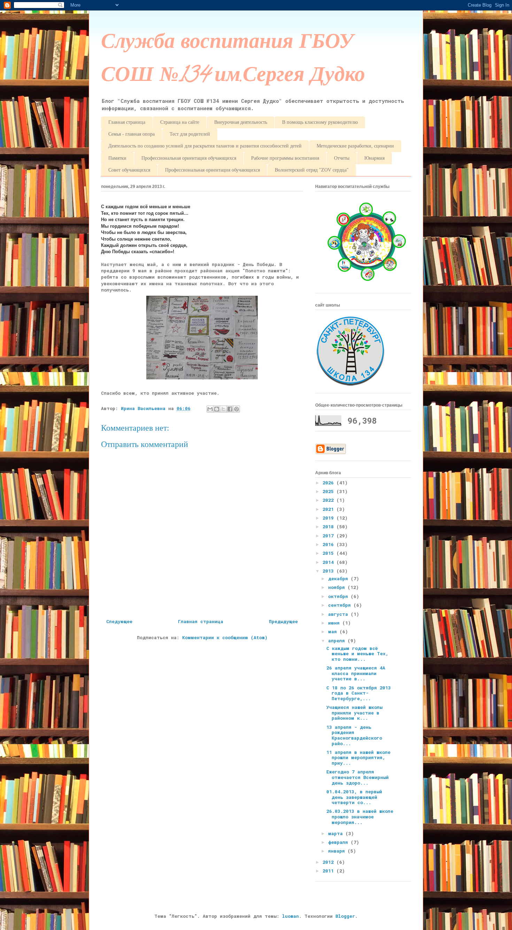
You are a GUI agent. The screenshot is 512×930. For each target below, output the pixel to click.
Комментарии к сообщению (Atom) (224, 637)
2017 (329, 535)
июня (335, 623)
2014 (329, 562)
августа (339, 614)
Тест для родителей (190, 134)
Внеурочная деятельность (240, 122)
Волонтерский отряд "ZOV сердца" (312, 170)
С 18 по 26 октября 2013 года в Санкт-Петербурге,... (358, 693)
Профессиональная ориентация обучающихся (188, 158)
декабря (339, 578)
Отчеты (341, 158)
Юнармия (374, 158)
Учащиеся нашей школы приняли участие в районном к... (354, 712)
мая (334, 631)
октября (339, 596)
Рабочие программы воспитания (285, 158)
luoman (290, 916)
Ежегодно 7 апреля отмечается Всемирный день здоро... (357, 777)
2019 (329, 518)
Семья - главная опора (131, 134)
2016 (329, 544)
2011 (329, 871)
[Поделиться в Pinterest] (236, 409)
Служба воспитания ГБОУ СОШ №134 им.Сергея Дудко (233, 60)
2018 (329, 526)
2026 (329, 482)
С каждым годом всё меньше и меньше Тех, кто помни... (357, 653)
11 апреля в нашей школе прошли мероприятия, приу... (358, 757)
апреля (338, 640)
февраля (339, 842)
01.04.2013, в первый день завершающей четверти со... (354, 797)
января (338, 851)
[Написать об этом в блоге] (216, 409)
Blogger (345, 916)
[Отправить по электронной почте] (210, 409)
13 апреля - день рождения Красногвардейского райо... (354, 735)
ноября (338, 587)
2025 (329, 491)
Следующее (119, 621)
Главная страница (126, 122)
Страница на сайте (179, 122)
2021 (329, 509)
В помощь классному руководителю (320, 122)
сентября (341, 605)
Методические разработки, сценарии (355, 146)
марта (337, 833)
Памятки (117, 158)
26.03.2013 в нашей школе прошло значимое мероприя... (359, 816)
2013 (329, 571)
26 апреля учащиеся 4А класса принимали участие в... (355, 673)
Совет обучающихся (129, 170)
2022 (329, 500)
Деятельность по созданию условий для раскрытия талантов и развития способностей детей (205, 146)
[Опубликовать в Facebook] (229, 409)
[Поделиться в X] (223, 409)
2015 (329, 553)
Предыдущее (283, 621)
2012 (329, 862)
